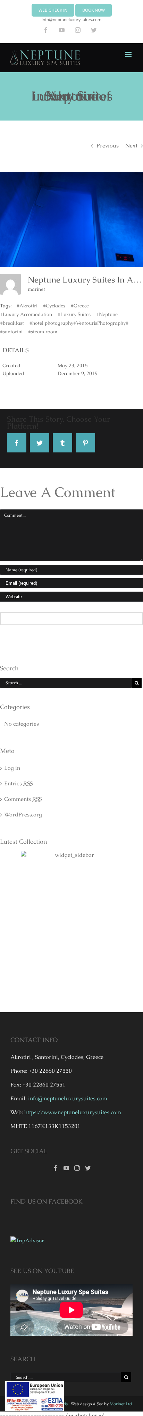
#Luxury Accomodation (26, 314)
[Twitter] (88, 1168)
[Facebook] (55, 1168)
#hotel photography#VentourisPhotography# (79, 323)
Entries (18, 783)
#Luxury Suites (74, 314)
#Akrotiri (27, 306)
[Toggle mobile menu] (129, 54)
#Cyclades (54, 306)
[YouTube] (66, 1168)
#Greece (80, 306)
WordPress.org (23, 814)
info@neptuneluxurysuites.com (71, 19)
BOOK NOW (93, 10)
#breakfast (12, 323)
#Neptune (107, 314)
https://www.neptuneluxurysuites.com (72, 1112)
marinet (36, 289)
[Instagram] (77, 1168)
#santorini (11, 331)
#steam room (42, 331)
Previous (107, 145)
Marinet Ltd (121, 1404)
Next (131, 145)
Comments (23, 799)
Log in (12, 768)
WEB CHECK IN (53, 10)
